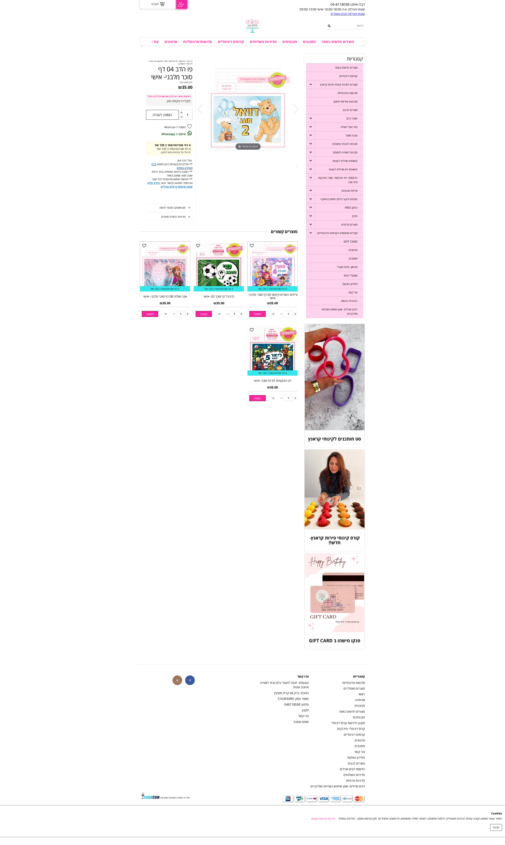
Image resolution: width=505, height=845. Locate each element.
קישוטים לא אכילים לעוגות (343, 169)
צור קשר (352, 292)
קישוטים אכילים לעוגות (345, 161)
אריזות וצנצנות (349, 190)
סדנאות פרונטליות (197, 41)
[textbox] (291, 4)
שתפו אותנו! (301, 722)
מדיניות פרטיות (355, 780)
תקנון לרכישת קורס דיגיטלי (348, 723)
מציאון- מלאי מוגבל (347, 267)
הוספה (257, 314)
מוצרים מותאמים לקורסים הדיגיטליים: (337, 233)
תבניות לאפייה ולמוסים (345, 152)
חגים (354, 216)
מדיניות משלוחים (263, 41)
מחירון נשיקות (349, 284)
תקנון (305, 710)
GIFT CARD (350, 241)
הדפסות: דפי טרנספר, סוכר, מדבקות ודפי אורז (337, 180)
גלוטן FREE (351, 207)
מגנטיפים (289, 41)
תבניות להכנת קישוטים (344, 144)
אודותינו (360, 700)
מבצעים (360, 705)
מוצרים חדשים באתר (338, 41)
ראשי (361, 694)
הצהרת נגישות (349, 301)
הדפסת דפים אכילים (352, 769)
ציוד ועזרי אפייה (348, 127)
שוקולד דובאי (350, 275)
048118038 (292, 704)
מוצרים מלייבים (349, 224)
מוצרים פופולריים (354, 688)
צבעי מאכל (351, 135)
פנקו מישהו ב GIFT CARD (334, 640)
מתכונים (309, 41)
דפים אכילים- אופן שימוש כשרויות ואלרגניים (339, 311)
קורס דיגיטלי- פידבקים (351, 728)
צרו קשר (303, 716)
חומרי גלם (351, 118)
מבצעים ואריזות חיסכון (345, 101)
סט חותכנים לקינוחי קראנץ (334, 439)
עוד (156, 41)
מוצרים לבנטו (350, 110)
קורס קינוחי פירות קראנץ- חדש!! (335, 540)
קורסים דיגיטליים (231, 41)
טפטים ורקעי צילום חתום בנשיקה (339, 199)
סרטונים (171, 41)
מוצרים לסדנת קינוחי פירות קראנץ (338, 84)
